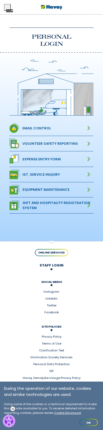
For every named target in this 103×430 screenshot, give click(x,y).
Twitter (52, 305)
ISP (51, 371)
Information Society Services (51, 357)
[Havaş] (51, 7)
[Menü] (7, 7)
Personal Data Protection (51, 364)
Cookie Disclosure (67, 413)
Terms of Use (51, 344)
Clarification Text (51, 350)
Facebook (51, 312)
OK (88, 422)
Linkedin (51, 299)
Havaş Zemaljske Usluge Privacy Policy (52, 378)
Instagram (51, 292)
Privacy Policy (52, 337)
